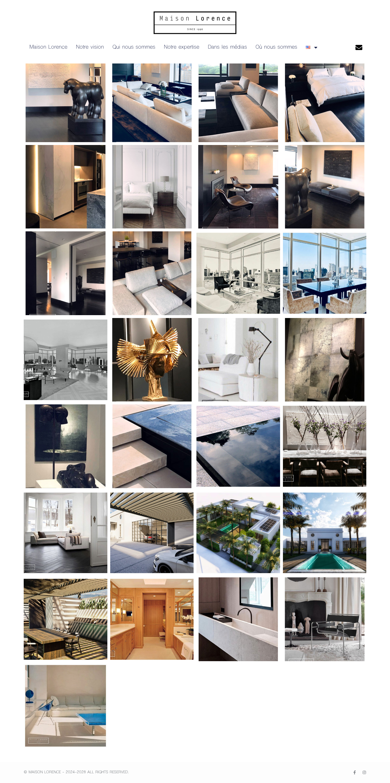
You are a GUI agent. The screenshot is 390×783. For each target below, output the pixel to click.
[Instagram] (364, 772)
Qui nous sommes (133, 47)
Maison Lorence (48, 47)
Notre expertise (181, 47)
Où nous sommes (276, 47)
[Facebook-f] (355, 772)
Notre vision (90, 47)
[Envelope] (358, 47)
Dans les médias (227, 47)
